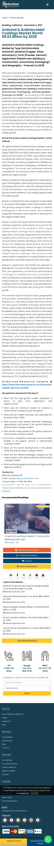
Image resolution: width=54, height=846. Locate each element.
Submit (27, 693)
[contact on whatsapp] (48, 839)
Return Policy (7, 797)
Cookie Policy (24, 793)
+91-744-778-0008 (45, 669)
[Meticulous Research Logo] (10, 4)
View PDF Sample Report (28, 550)
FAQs (4, 725)
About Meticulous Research (12, 714)
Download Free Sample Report (41, 842)
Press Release (7, 737)
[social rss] (37, 820)
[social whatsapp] (4, 820)
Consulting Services (10, 764)
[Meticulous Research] (11, 575)
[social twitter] (24, 820)
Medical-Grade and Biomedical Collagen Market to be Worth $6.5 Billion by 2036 (26, 587)
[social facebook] (11, 820)
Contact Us (6, 721)
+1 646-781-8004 (9, 669)
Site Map (5, 774)
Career (4, 718)
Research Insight (8, 771)
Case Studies (7, 741)
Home (5, 17)
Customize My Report (29, 555)
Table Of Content (13, 841)
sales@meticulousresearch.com (23, 478)
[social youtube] (31, 820)
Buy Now (28, 561)
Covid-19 (5, 748)
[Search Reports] (46, 95)
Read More (10, 542)
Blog (4, 744)
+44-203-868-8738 (27, 669)
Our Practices (7, 760)
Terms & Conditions (9, 801)
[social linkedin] (18, 820)
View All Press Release (27, 640)
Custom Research (9, 767)
